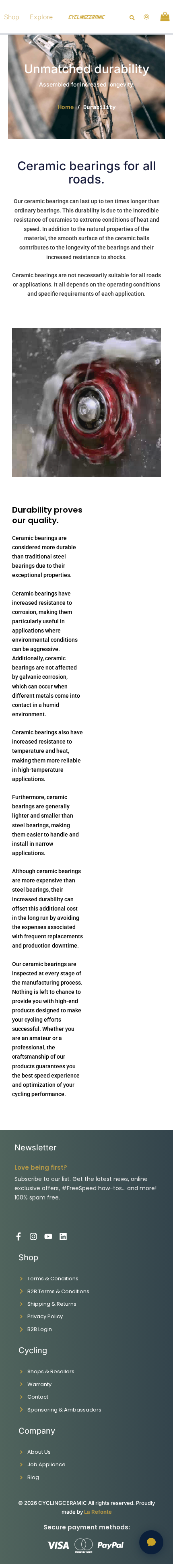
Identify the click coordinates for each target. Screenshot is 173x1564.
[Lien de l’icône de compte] (146, 17)
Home (66, 106)
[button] (133, 18)
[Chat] (151, 1542)
